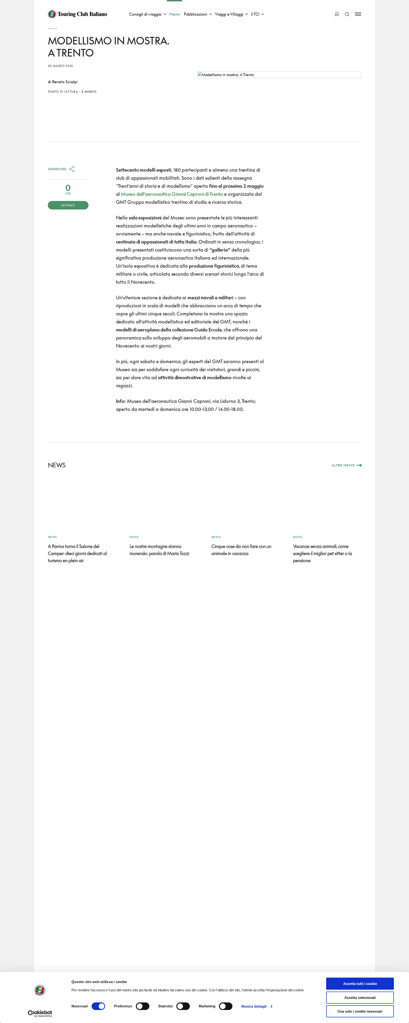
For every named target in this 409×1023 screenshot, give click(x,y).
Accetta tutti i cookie (360, 984)
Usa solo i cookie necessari (360, 1011)
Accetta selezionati (360, 998)
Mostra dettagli (254, 1006)
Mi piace (68, 205)
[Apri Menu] (358, 14)
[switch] (142, 1006)
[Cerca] (347, 14)
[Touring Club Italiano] (77, 14)
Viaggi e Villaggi (229, 14)
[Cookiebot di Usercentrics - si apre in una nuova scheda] (40, 1013)
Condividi (57, 169)
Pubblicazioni (195, 14)
